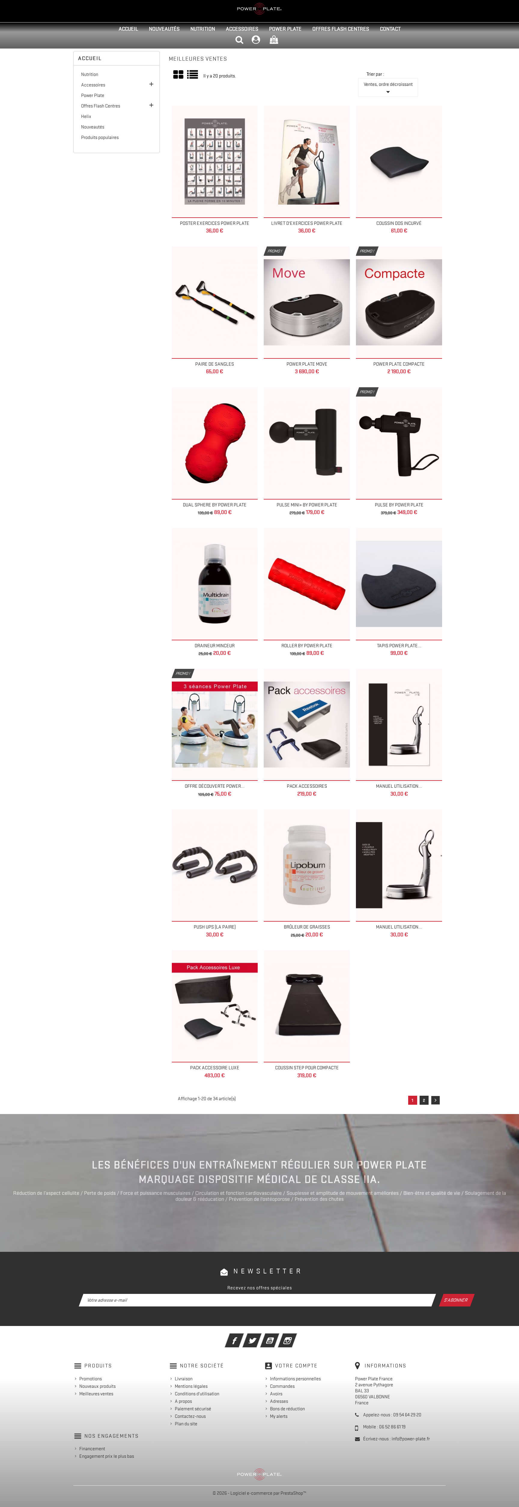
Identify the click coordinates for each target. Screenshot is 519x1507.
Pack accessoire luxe (214, 1068)
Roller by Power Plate (306, 645)
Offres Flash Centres (340, 29)
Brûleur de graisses (307, 927)
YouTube (278, 1336)
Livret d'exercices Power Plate (306, 223)
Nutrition (202, 29)
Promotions (90, 1379)
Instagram (296, 1336)
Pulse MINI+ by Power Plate (307, 505)
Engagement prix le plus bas (106, 1456)
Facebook (242, 1336)
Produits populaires (100, 137)
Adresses (279, 1401)
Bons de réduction (287, 1409)
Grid (178, 75)
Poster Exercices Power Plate (214, 223)
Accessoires (242, 29)
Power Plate (285, 29)
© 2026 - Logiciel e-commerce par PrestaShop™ (259, 1493)
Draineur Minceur (215, 645)
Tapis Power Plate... (399, 645)
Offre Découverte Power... (214, 786)
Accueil (128, 29)
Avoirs (276, 1394)
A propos (183, 1401)
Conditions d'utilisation (197, 1394)
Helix (86, 116)
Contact (390, 29)
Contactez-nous (190, 1416)
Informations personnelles (295, 1379)
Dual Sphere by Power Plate (215, 505)
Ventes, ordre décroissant (388, 89)
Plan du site (186, 1424)
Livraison (184, 1379)
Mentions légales (191, 1386)
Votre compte (296, 1366)
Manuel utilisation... (399, 786)
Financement (92, 1448)
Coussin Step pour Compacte (307, 1068)
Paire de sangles (214, 364)
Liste (193, 77)
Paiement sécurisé (193, 1409)
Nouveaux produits (97, 1386)
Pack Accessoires (307, 786)
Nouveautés (164, 29)
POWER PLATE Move (307, 364)
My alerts (278, 1416)
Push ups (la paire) (215, 927)
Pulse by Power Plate (399, 505)
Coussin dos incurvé (399, 223)
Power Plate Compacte (399, 364)
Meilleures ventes (96, 1394)
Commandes (282, 1386)
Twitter (260, 1336)
